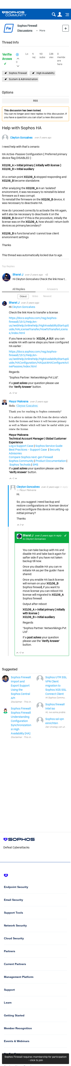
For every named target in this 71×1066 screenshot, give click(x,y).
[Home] (19, 13)
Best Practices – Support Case (28, 449)
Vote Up (10, 393)
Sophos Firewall (18, 73)
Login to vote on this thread (18, 58)
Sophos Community (21, 461)
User (59, 14)
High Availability (45, 73)
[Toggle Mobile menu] (66, 15)
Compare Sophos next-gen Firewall (31, 457)
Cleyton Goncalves (21, 137)
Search (53, 14)
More (42, 30)
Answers (52, 289)
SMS (35, 464)
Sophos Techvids (20, 464)
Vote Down (16, 393)
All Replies (18, 289)
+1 (65, 535)
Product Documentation (51, 461)
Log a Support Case (21, 446)
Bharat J (18, 274)
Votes (35, 296)
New (65, 28)
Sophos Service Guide (49, 446)
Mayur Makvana (19, 401)
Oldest (23, 296)
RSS (35, 100)
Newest (47, 296)
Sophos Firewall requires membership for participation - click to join (35, 1058)
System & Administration (23, 79)
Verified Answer (7, 56)
